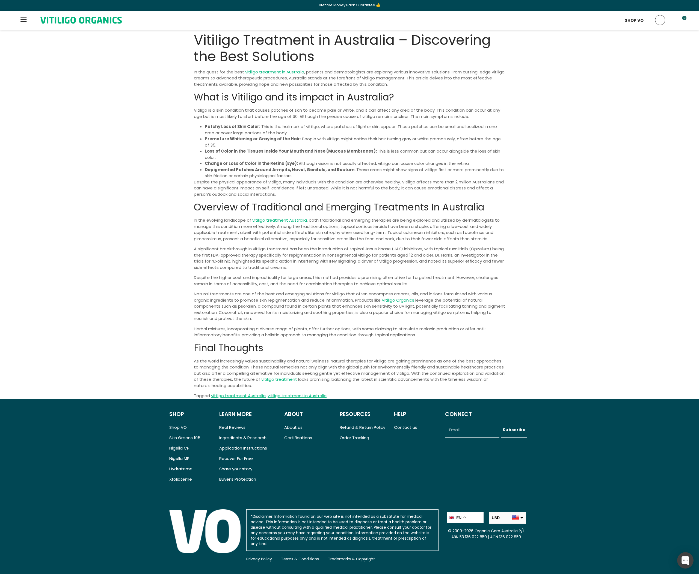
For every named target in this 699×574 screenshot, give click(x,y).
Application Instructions (243, 448)
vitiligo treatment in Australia (274, 72)
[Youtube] (478, 445)
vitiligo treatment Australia (279, 220)
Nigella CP (179, 448)
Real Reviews (232, 427)
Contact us (405, 427)
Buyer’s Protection (237, 479)
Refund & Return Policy (362, 427)
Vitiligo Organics (398, 300)
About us (293, 427)
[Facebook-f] (448, 445)
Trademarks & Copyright (351, 559)
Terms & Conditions (300, 559)
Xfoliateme (180, 479)
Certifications (298, 438)
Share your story (235, 469)
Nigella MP (179, 458)
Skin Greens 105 (184, 438)
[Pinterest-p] (458, 445)
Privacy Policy (259, 559)
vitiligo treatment (279, 379)
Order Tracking (354, 438)
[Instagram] (468, 445)
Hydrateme (180, 469)
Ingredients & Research (242, 438)
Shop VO (178, 427)
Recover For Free (236, 458)
